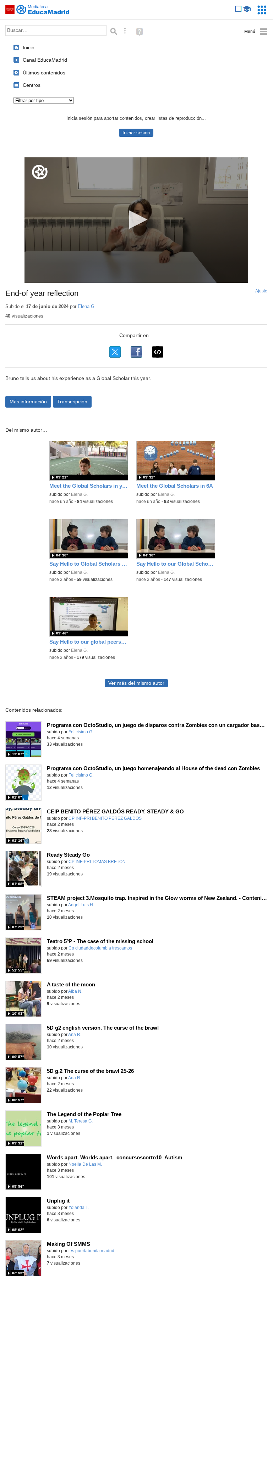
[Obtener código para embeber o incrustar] (157, 352)
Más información (28, 401)
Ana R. (74, 1034)
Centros (31, 85)
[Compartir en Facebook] (136, 352)
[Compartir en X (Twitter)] (115, 352)
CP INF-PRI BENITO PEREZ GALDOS (105, 818)
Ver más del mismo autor (136, 683)
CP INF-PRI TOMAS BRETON (97, 861)
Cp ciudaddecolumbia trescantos (100, 948)
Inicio (28, 47)
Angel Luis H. (81, 905)
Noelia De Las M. (85, 1164)
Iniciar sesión (136, 132)
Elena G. (87, 306)
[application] (136, 220)
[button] (136, 219)
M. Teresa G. (81, 1121)
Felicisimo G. (81, 732)
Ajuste (261, 291)
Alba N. (75, 991)
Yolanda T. (79, 1207)
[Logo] (40, 172)
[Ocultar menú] (255, 31)
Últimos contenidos (44, 72)
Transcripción (72, 401)
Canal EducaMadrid (45, 60)
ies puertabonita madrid (91, 1251)
